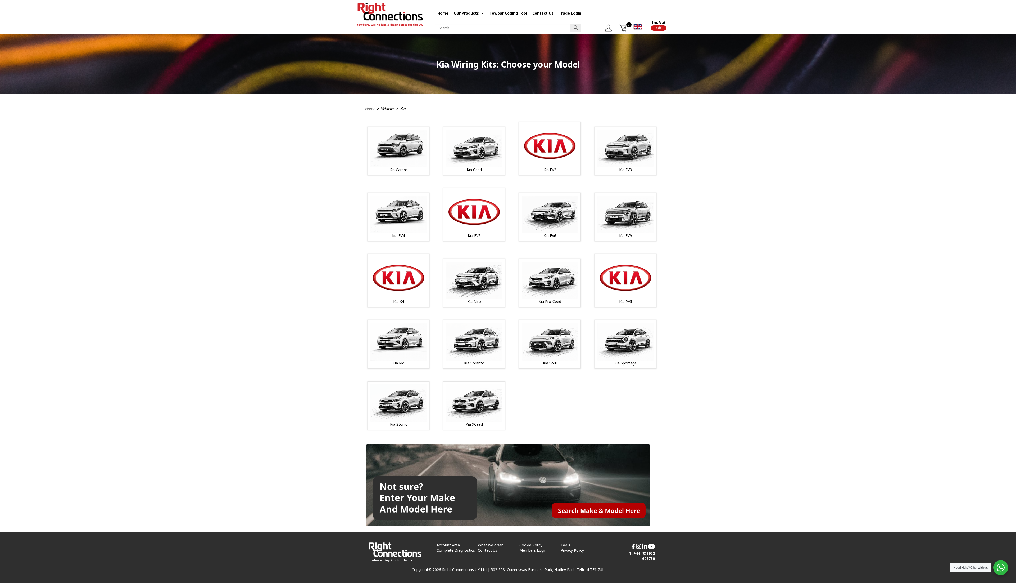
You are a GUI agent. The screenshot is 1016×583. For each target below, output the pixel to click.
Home (442, 13)
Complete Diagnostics (456, 550)
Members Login (532, 550)
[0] (623, 28)
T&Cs (565, 545)
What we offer (490, 545)
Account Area (448, 545)
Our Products (466, 13)
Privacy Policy (572, 550)
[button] (658, 28)
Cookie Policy (530, 545)
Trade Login (570, 13)
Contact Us (543, 13)
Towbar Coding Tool (508, 13)
